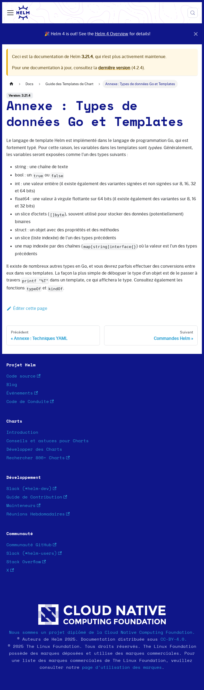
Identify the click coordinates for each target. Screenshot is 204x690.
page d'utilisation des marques (122, 667)
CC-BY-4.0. (173, 639)
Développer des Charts (34, 449)
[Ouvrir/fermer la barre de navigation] (10, 13)
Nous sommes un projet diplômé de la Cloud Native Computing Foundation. (102, 632)
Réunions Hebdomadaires (35, 514)
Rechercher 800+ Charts (35, 458)
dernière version (114, 67)
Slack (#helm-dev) (29, 489)
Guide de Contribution (34, 497)
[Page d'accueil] (11, 84)
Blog (11, 385)
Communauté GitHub (29, 545)
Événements (19, 393)
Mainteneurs (21, 506)
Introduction (22, 432)
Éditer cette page (30, 308)
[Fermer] (196, 33)
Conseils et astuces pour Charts (47, 441)
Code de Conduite (27, 402)
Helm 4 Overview (111, 33)
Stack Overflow (23, 562)
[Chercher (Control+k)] (193, 13)
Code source (21, 376)
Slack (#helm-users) (31, 553)
